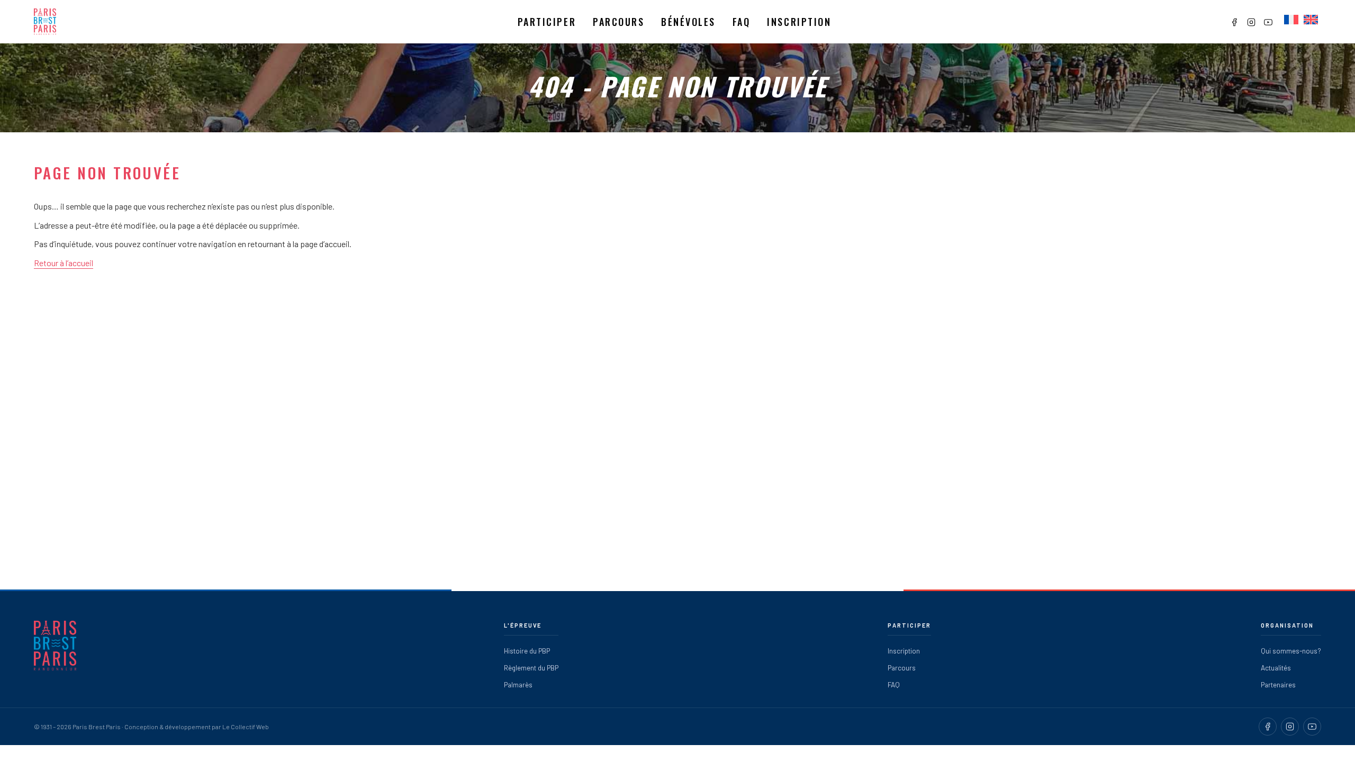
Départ (617, 51)
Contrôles (623, 69)
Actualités (1276, 667)
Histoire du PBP (527, 650)
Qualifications (556, 51)
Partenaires (1278, 684)
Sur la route (626, 88)
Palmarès (518, 684)
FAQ (894, 684)
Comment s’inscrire (566, 69)
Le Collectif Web (245, 726)
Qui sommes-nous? (1291, 650)
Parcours (618, 22)
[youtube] (1312, 727)
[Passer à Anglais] (1311, 20)
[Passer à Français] (1291, 20)
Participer (547, 22)
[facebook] (1268, 727)
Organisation (1287, 625)
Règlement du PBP (531, 667)
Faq (742, 22)
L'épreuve (523, 625)
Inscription (799, 22)
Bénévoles (688, 22)
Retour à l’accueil (63, 263)
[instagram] (1290, 727)
